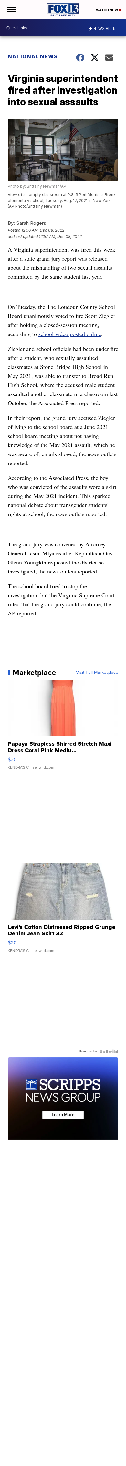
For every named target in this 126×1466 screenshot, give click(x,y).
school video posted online (69, 334)
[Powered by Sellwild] (109, 1051)
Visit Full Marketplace (97, 672)
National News (33, 56)
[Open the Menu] (11, 10)
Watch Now (107, 10)
